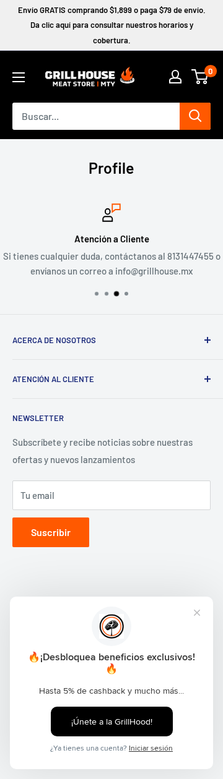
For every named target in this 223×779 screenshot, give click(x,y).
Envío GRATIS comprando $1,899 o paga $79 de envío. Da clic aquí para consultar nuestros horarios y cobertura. (112, 25)
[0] (200, 76)
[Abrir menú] (18, 77)
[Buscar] (195, 116)
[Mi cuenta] (175, 76)
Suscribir (51, 532)
